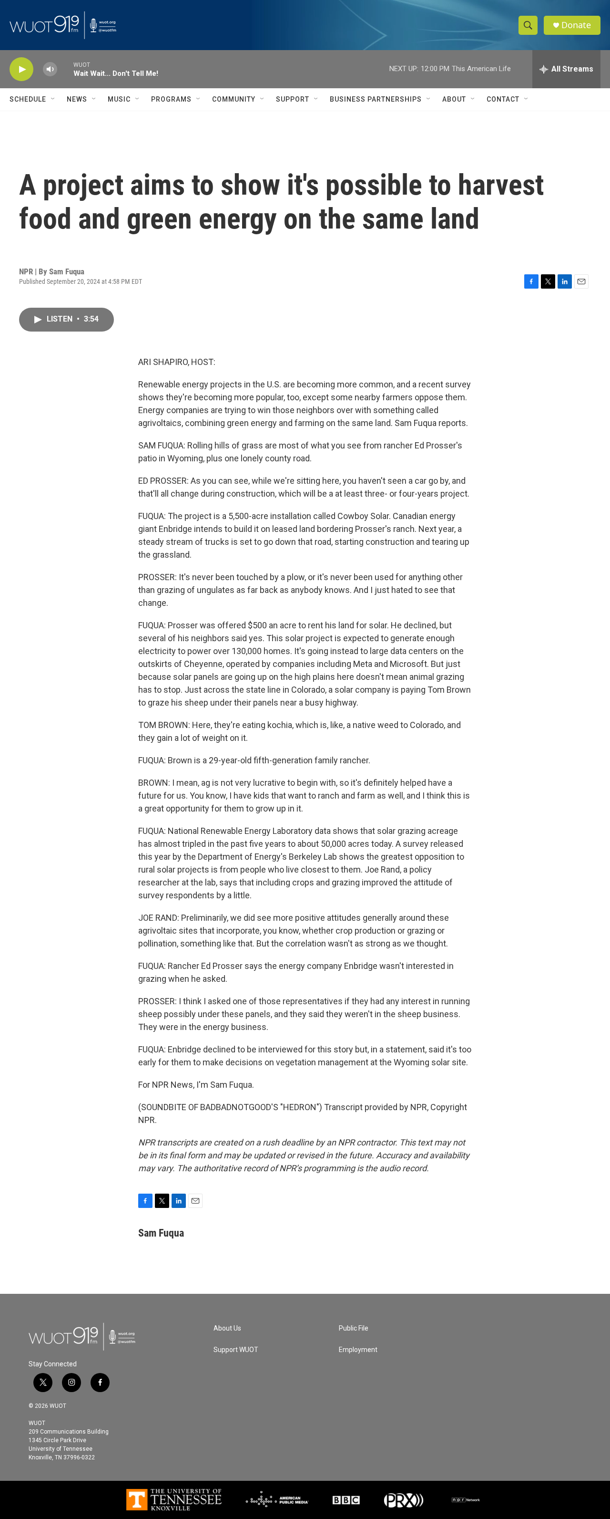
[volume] (50, 69)
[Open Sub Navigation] (53, 99)
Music (119, 99)
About (454, 99)
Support (292, 99)
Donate (576, 25)
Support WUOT (236, 1349)
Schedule (28, 99)
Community (233, 99)
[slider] (65, 69)
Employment (358, 1349)
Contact (503, 99)
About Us (227, 1328)
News (77, 99)
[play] (21, 69)
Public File (353, 1328)
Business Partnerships (376, 99)
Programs (171, 99)
